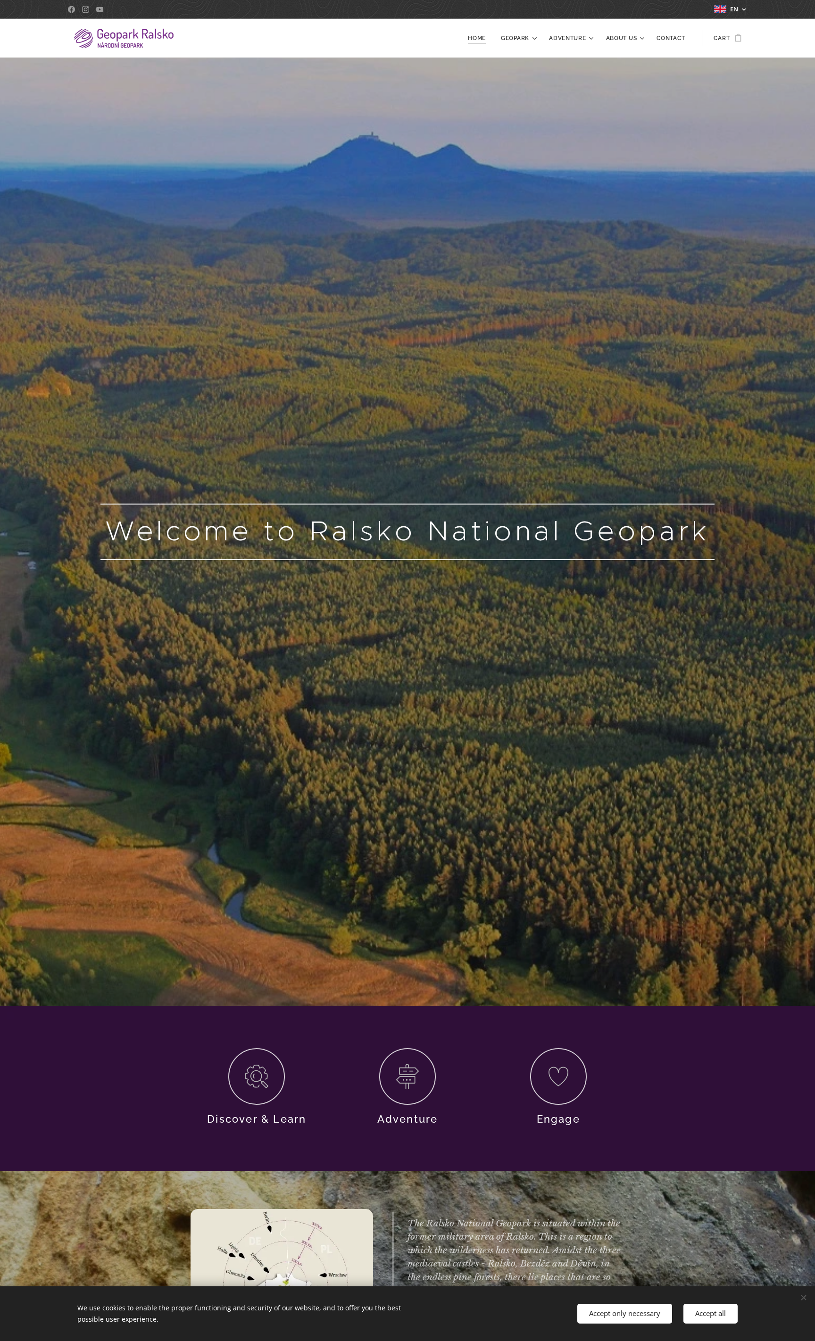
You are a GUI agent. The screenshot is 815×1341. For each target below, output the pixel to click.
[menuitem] (479, 38)
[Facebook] (71, 9)
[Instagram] (85, 9)
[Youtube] (100, 9)
